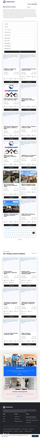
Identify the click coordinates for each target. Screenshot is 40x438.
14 (34, 228)
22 (18, 230)
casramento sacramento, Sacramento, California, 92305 (11, 303)
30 (35, 230)
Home (4, 416)
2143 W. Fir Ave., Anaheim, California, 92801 (28, 127)
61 (33, 235)
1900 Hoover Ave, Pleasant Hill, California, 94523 (28, 156)
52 (14, 235)
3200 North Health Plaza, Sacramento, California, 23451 (28, 303)
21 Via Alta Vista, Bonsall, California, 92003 (11, 334)
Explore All (34, 253)
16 (6, 230)
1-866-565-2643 (28, 422)
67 (13, 237)
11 (28, 228)
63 (5, 237)
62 (35, 235)
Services (4, 421)
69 (17, 237)
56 (23, 235)
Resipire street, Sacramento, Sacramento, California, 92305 (28, 272)
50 (10, 235)
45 (33, 232)
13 (32, 228)
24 (23, 230)
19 (12, 230)
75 (30, 237)
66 (11, 237)
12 (30, 228)
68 (15, 237)
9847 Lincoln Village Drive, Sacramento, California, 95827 (11, 127)
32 (6, 232)
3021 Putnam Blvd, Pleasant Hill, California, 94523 (10, 185)
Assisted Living (16, 416)
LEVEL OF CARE (7, 40)
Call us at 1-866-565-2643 (32, 4)
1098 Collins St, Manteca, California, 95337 (28, 215)
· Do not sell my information (7, 431)
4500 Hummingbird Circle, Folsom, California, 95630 (28, 185)
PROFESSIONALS (7, 43)
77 (34, 237)
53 (16, 235)
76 (32, 237)
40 (23, 232)
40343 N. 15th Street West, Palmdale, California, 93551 (11, 215)
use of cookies (19, 435)
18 (10, 230)
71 (22, 237)
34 (10, 232)
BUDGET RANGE (7, 38)
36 (14, 232)
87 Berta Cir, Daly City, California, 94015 (10, 69)
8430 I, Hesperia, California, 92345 (26, 334)
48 (6, 235)
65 (9, 237)
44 (31, 232)
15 (4, 230)
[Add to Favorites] (4, 56)
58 (27, 235)
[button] (35, 436)
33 (8, 232)
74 (28, 237)
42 (27, 232)
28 (31, 230)
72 (24, 237)
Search (20, 51)
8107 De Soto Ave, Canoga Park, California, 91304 (11, 99)
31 (4, 232)
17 (8, 230)
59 (29, 235)
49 (8, 235)
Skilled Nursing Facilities (18, 421)
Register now (19, 396)
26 (27, 230)
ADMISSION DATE (7, 48)
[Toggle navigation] (36, 2)
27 (29, 230)
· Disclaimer (21, 431)
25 (25, 230)
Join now (19, 374)
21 (16, 230)
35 (12, 232)
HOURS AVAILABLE (7, 46)
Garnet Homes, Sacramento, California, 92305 (10, 272)
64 (7, 237)
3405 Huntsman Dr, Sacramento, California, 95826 (28, 100)
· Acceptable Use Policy (28, 431)
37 (16, 232)
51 (12, 235)
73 (26, 237)
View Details (11, 81)
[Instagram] (8, 433)
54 (18, 235)
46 (35, 232)
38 (18, 232)
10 (26, 228)
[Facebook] (3, 433)
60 (31, 235)
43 (29, 232)
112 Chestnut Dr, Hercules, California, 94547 (28, 69)
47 (4, 235)
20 (14, 230)
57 (25, 235)
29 (33, 230)
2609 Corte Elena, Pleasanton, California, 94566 (10, 156)
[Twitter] (6, 433)
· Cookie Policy (15, 431)
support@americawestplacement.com (32, 420)
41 (25, 232)
